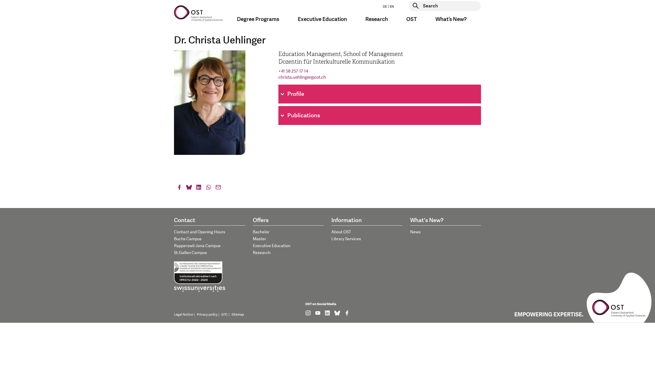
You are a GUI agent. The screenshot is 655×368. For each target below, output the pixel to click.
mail (218, 188)
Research (261, 253)
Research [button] (376, 19)
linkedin (199, 188)
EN (392, 6)
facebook (179, 188)
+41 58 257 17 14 (293, 71)
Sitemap (238, 314)
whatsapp (208, 188)
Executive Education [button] (322, 19)
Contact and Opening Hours (199, 232)
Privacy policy (207, 314)
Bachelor (261, 232)
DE (385, 6)
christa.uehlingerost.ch (302, 77)
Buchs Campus (188, 239)
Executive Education (271, 246)
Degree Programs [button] (258, 19)
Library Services (346, 239)
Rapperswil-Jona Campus (197, 246)
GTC (224, 314)
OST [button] (411, 19)
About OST (341, 232)
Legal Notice (183, 314)
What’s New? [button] (451, 19)
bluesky (189, 188)
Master (259, 239)
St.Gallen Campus (190, 253)
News (415, 232)
